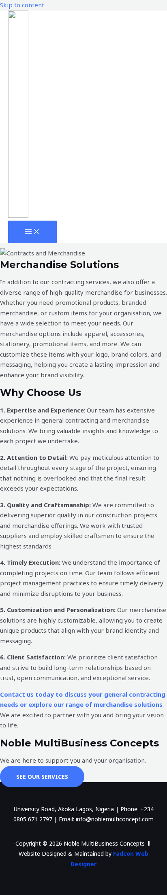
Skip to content (22, 5)
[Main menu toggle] (32, 232)
